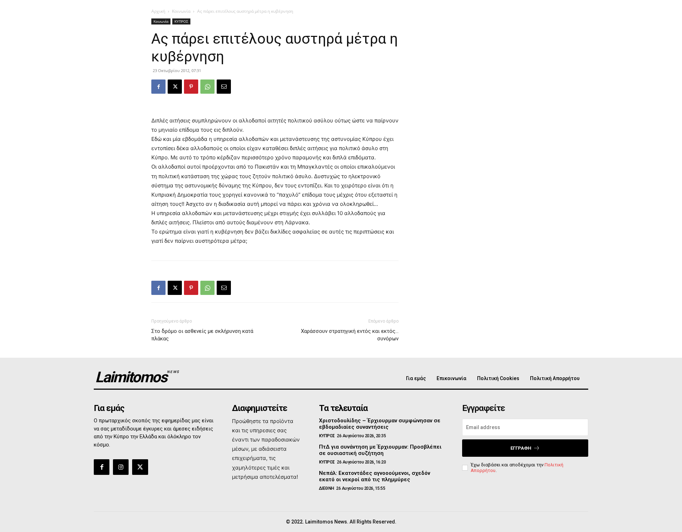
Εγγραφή (520, 448)
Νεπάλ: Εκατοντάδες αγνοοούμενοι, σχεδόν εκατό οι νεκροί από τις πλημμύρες (374, 476)
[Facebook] (158, 86)
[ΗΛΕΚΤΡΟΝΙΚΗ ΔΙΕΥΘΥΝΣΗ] (224, 86)
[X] (175, 86)
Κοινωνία (181, 11)
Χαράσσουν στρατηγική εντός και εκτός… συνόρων (350, 335)
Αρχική (158, 11)
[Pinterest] (191, 86)
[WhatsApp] (207, 86)
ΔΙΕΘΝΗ (326, 488)
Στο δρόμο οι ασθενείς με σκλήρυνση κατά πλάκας (202, 335)
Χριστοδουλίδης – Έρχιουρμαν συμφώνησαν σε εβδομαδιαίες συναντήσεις (379, 423)
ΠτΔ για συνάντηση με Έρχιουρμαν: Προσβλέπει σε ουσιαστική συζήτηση (380, 450)
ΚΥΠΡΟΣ (181, 21)
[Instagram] (121, 467)
